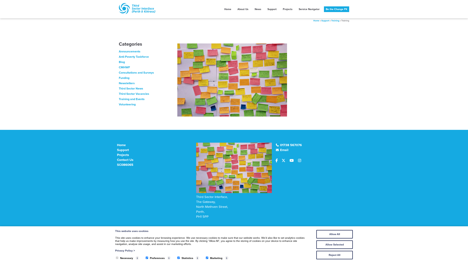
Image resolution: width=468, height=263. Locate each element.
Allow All (334, 234)
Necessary (126, 258)
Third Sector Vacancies (134, 94)
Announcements (129, 51)
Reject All (334, 255)
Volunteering (127, 104)
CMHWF (124, 67)
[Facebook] (278, 160)
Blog (122, 62)
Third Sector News (131, 88)
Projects (287, 9)
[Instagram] (300, 160)
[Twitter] (285, 160)
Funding (124, 78)
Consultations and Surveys (136, 72)
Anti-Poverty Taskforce (134, 57)
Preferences (157, 258)
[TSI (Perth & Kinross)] (137, 13)
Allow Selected (334, 244)
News (258, 9)
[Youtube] (293, 160)
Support (272, 9)
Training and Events (132, 99)
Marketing (216, 258)
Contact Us (125, 159)
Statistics (187, 258)
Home (227, 9)
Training (335, 20)
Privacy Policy (125, 250)
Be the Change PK (336, 9)
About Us (242, 9)
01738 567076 (291, 145)
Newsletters (127, 83)
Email (284, 150)
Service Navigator (309, 9)
